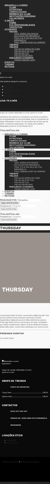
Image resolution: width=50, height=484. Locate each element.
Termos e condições (10, 461)
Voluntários (11, 95)
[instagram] (7, 107)
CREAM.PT (34, 483)
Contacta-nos (12, 442)
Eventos (9, 92)
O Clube (9, 86)
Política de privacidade (29, 461)
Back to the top (6, 71)
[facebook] (2, 107)
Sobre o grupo (13, 89)
